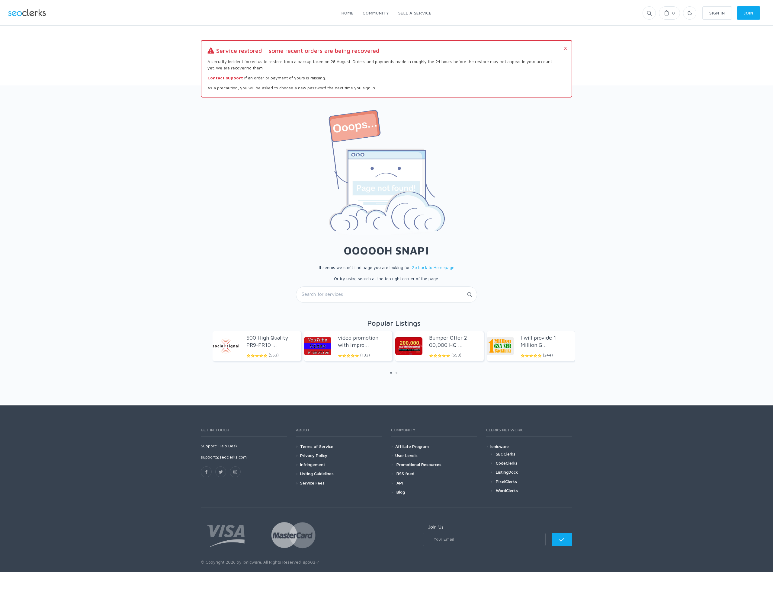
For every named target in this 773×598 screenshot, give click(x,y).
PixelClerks (506, 481)
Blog (400, 491)
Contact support (225, 77)
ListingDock (507, 472)
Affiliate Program (412, 446)
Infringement (312, 464)
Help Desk (228, 445)
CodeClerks (507, 462)
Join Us (436, 526)
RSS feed (404, 473)
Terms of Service (316, 446)
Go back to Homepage (433, 267)
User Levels (406, 455)
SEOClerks (505, 453)
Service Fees (312, 482)
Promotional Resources (418, 464)
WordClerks (507, 490)
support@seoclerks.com (224, 456)
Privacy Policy (313, 455)
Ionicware (499, 446)
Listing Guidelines (317, 473)
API (399, 482)
